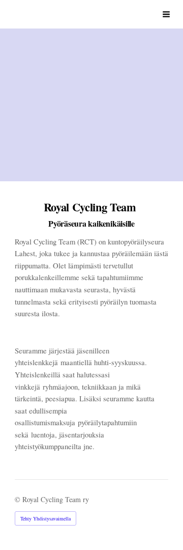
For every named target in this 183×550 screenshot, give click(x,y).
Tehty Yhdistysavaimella (45, 518)
